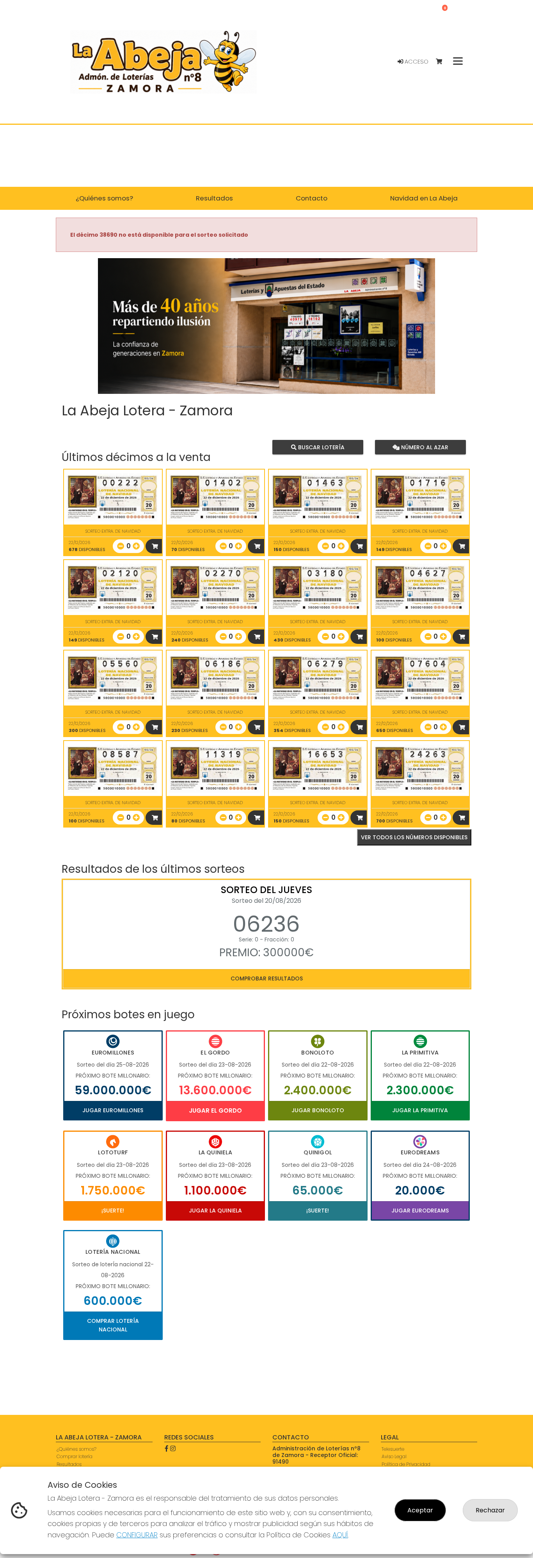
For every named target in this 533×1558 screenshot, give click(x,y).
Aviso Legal (394, 1456)
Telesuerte (393, 1449)
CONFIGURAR (137, 1535)
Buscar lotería (321, 447)
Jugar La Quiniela (215, 1210)
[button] (123, 336)
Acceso (415, 62)
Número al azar (423, 447)
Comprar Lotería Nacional (113, 1325)
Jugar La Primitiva (420, 1110)
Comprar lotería (74, 1456)
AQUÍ (340, 1535)
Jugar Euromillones (112, 1110)
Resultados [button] (214, 198)
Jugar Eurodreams (420, 1210)
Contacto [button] (311, 198)
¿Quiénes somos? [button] (104, 198)
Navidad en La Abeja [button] (424, 198)
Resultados (69, 1464)
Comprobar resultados (267, 978)
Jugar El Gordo (215, 1110)
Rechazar (490, 1510)
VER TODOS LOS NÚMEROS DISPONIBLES (414, 837)
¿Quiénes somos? (76, 1449)
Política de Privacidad (406, 1464)
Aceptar (420, 1510)
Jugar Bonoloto (317, 1110)
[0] (442, 61)
